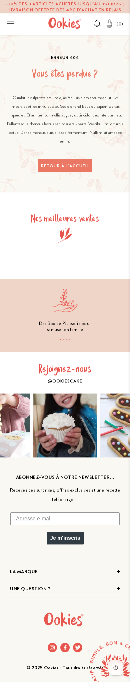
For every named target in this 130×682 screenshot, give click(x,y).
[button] (60, 339)
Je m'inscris (65, 538)
